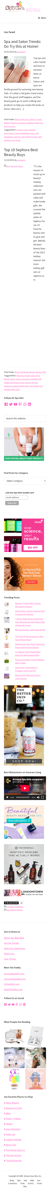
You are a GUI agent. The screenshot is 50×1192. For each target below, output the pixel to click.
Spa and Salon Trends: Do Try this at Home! (22, 44)
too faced (16, 140)
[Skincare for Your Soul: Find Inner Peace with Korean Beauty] (35, 1079)
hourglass (14, 382)
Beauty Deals (35, 372)
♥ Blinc (7, 1113)
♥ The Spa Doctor (12, 1155)
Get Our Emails (11, 943)
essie (25, 129)
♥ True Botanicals (13, 1160)
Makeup (30, 122)
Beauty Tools (36, 119)
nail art (17, 136)
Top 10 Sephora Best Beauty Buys (21, 152)
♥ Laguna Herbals (12, 1139)
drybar (19, 129)
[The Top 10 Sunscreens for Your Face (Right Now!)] (14, 1079)
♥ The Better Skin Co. (14, 1150)
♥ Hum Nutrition (12, 1129)
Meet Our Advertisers (14, 948)
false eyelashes (22, 133)
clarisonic (25, 379)
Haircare (22, 122)
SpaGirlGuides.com (13, 989)
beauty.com (30, 375)
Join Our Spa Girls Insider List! (19, 492)
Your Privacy (10, 958)
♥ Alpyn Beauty (11, 1102)
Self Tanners (9, 126)
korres (34, 382)
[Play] (7, 797)
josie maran (25, 382)
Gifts (44, 372)
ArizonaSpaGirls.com (14, 973)
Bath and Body (21, 372)
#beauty (20, 375)
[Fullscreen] (42, 797)
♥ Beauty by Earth (13, 1108)
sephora (7, 386)
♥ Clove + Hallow (12, 1118)
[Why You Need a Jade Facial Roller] (35, 1057)
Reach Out (9, 953)
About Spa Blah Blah (14, 937)
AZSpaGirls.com (11, 984)
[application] (25, 788)
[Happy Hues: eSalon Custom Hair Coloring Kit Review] (35, 1036)
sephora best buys (20, 386)
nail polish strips (29, 136)
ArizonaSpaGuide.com (15, 978)
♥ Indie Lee (9, 1134)
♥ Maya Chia (10, 1144)
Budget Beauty (10, 122)
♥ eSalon (8, 1123)
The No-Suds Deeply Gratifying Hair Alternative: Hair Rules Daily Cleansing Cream (30, 622)
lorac (32, 133)
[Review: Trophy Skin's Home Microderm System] (14, 1036)
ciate (18, 379)
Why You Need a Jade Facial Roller (30, 629)
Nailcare (39, 122)
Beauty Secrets (22, 119)
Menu (43, 17)
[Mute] (38, 797)
